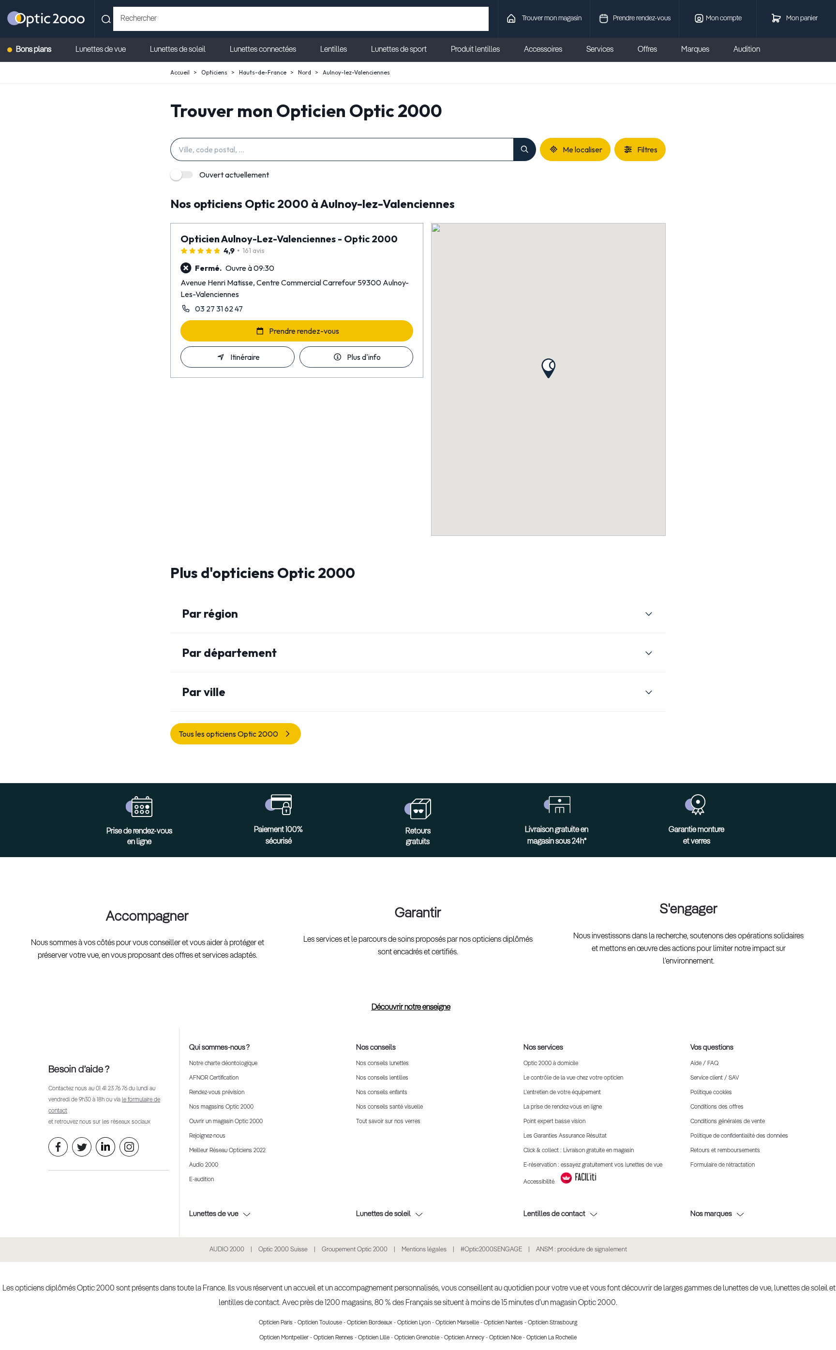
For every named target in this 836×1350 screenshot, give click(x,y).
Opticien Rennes (333, 1338)
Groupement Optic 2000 (355, 1249)
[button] (548, 369)
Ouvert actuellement (234, 174)
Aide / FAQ (704, 1064)
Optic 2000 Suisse (283, 1249)
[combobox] (301, 19)
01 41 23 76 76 (111, 1089)
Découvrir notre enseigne (411, 1007)
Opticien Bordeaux (369, 1323)
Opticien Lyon (414, 1323)
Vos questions (711, 1047)
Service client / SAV (714, 1078)
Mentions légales (424, 1249)
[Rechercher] (524, 149)
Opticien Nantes (503, 1323)
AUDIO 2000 (226, 1249)
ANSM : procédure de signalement (581, 1249)
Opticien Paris (276, 1323)
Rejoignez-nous (207, 1136)
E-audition (201, 1180)
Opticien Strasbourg (552, 1323)
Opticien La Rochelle (551, 1338)
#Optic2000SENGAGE (491, 1249)
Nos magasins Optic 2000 (221, 1107)
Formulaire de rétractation (722, 1165)
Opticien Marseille (457, 1323)
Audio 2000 (203, 1165)
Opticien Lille (373, 1338)
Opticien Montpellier (284, 1338)
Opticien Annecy (464, 1338)
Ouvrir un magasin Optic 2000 (226, 1122)
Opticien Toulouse (320, 1323)
